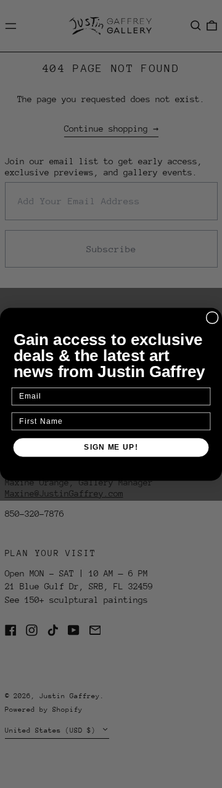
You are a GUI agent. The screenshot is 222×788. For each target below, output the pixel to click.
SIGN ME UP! (111, 446)
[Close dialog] (212, 317)
